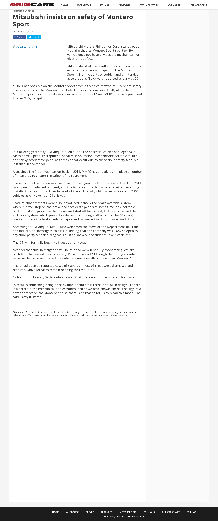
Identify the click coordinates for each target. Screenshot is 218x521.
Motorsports (149, 5)
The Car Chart (199, 5)
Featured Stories (23, 10)
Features (124, 5)
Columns (174, 5)
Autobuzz (84, 5)
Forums (191, 512)
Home (64, 5)
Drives (104, 5)
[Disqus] (77, 365)
